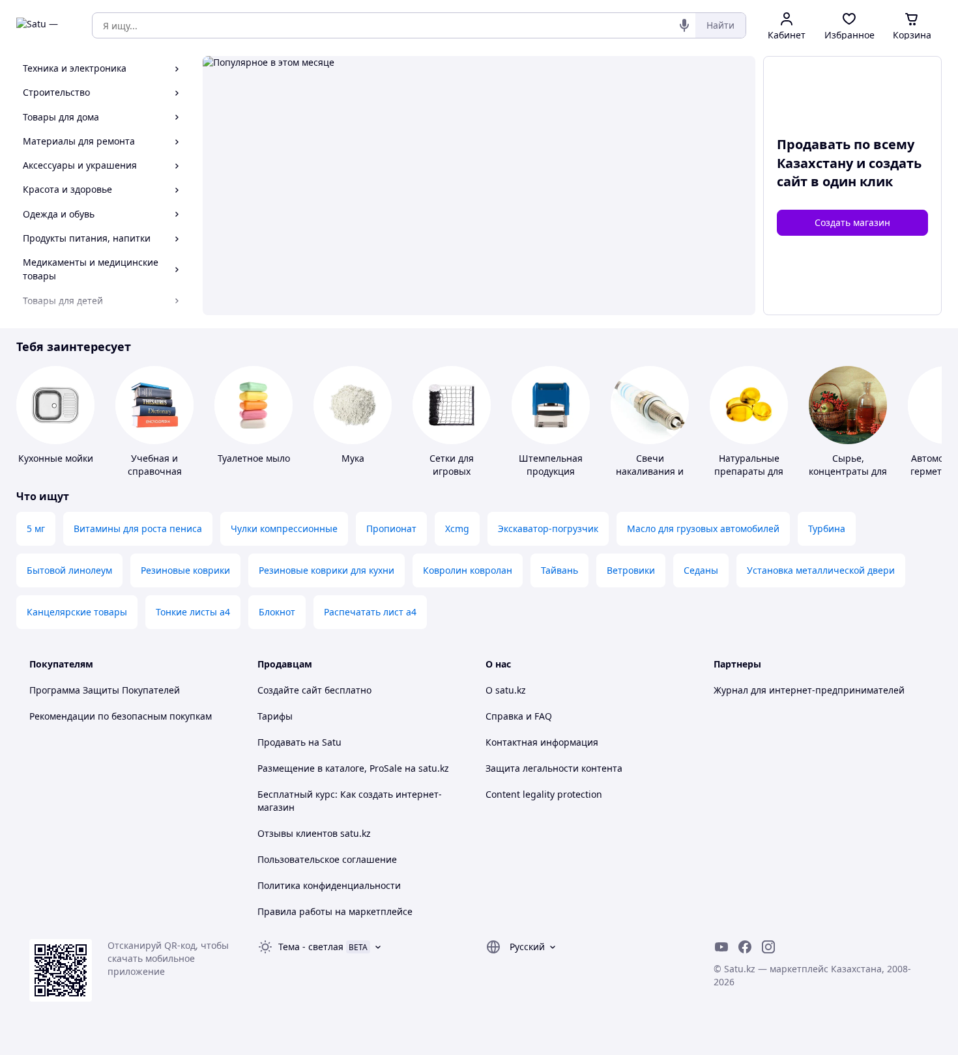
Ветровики (631, 570)
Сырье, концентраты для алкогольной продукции (848, 477)
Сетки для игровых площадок (451, 471)
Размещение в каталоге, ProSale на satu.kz (353, 768)
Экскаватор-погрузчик (548, 528)
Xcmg (457, 528)
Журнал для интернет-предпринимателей (809, 690)
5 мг (36, 528)
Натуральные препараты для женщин (748, 471)
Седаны (701, 570)
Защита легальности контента (554, 768)
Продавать (281, 742)
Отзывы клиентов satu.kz (314, 833)
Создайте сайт (289, 690)
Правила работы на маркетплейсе (335, 911)
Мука (352, 458)
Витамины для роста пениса (138, 528)
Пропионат (391, 528)
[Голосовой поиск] (684, 25)
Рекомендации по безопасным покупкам (120, 716)
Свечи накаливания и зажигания (650, 471)
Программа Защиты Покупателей (104, 690)
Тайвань (559, 570)
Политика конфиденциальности (329, 885)
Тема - (310, 946)
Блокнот (277, 612)
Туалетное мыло (254, 458)
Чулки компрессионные (284, 528)
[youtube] (721, 947)
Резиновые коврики (185, 570)
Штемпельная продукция (551, 464)
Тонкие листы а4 (193, 612)
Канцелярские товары (77, 612)
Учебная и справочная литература (155, 471)
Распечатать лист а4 (370, 612)
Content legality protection (544, 794)
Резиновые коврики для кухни (326, 570)
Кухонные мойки (55, 458)
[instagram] (768, 947)
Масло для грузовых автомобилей (703, 528)
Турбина (826, 528)
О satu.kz (506, 690)
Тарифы (275, 716)
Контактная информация (542, 742)
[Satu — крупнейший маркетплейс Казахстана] (45, 25)
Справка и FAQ (519, 716)
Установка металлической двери (821, 570)
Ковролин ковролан (467, 570)
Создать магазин (852, 222)
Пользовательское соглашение (327, 859)
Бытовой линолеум (69, 570)
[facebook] (745, 947)
